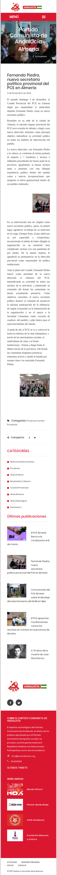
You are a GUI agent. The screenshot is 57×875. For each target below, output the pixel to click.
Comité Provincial (19, 487)
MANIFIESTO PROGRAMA (30, 862)
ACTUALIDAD (12, 862)
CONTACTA (22, 865)
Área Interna (16, 474)
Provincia (15, 468)
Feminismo (16, 507)
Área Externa (17, 494)
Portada (14, 56)
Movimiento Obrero (20, 481)
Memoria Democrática (22, 461)
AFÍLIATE (10, 865)
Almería (27, 56)
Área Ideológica (18, 500)
